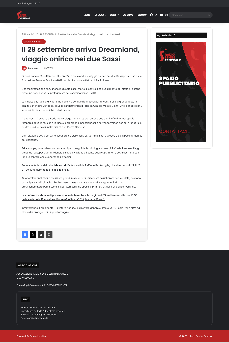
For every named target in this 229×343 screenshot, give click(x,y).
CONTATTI (142, 14)
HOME (87, 14)
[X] (33, 234)
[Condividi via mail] (41, 234)
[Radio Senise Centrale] (23, 14)
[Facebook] (25, 234)
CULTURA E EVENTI (42, 34)
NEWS (113, 14)
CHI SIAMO (128, 14)
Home (27, 34)
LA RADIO (99, 14)
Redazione (33, 68)
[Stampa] (49, 234)
